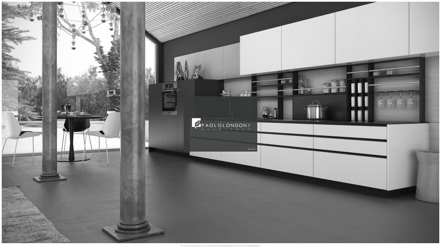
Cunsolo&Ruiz (252, 246)
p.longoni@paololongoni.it (227, 246)
